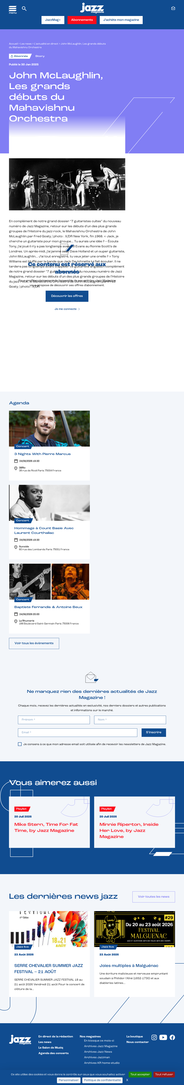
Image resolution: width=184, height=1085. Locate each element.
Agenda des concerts (53, 1053)
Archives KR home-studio (102, 1063)
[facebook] (172, 1039)
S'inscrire (153, 732)
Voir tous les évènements (34, 643)
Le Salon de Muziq (50, 1047)
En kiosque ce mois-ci (99, 1040)
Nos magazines (90, 1036)
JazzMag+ (53, 20)
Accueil (13, 44)
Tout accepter (140, 1074)
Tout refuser (164, 1074)
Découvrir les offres (67, 296)
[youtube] (163, 1039)
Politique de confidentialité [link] (102, 1080)
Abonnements (82, 20)
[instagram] (154, 1039)
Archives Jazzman (97, 1057)
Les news (26, 44)
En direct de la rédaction (55, 1036)
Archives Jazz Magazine (101, 1046)
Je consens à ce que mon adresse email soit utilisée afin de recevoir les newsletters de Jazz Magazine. (94, 744)
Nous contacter (137, 1042)
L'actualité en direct (46, 44)
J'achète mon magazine (121, 20)
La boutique (134, 1036)
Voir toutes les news (153, 897)
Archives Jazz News (98, 1052)
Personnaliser (69, 1080)
